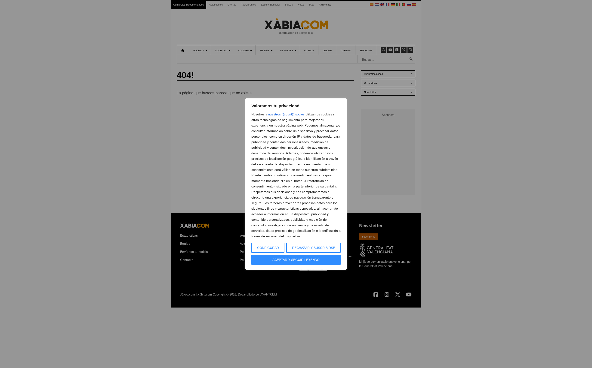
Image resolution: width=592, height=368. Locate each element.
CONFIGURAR (268, 248)
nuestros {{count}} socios (286, 114)
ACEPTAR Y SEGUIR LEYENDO (296, 260)
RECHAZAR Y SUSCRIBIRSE (313, 248)
